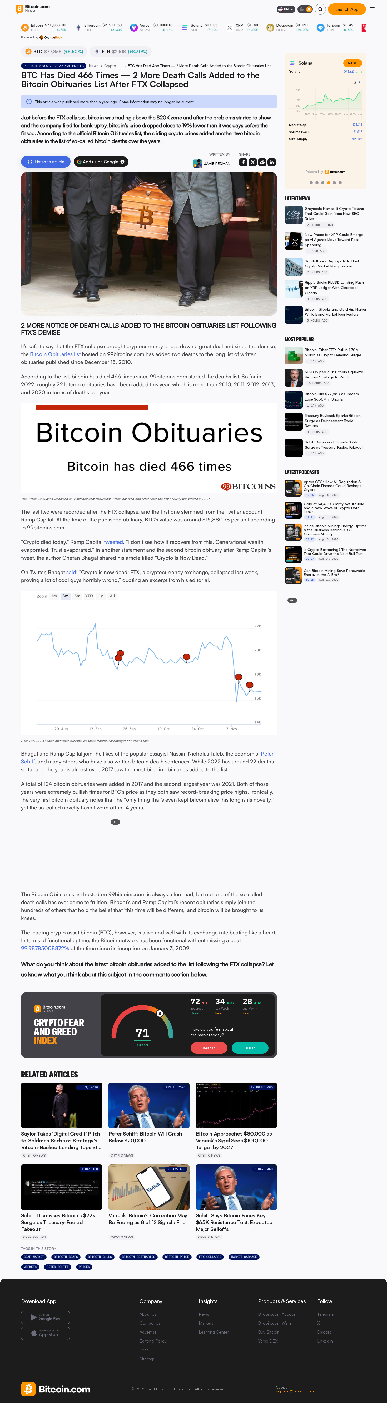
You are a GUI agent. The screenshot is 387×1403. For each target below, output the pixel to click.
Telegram (325, 1314)
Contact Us (150, 1323)
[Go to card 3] (322, 182)
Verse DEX (268, 1341)
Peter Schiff (58, 1267)
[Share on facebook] (243, 162)
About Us (148, 1314)
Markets (30, 1267)
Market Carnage (244, 1257)
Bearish (209, 1048)
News (93, 65)
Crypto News (113, 65)
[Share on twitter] (253, 162)
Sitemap (147, 1358)
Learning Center (214, 1332)
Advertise (148, 1332)
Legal (145, 1350)
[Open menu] (372, 9)
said (71, 572)
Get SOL (352, 63)
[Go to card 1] (311, 182)
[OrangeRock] (50, 37)
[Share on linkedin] (271, 162)
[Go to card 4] (328, 182)
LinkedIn (325, 1341)
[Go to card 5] (334, 182)
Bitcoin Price (177, 1257)
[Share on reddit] (262, 162)
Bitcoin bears (66, 1257)
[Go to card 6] (340, 182)
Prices (84, 1267)
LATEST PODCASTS (302, 472)
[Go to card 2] (317, 182)
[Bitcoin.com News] (32, 9)
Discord (324, 1332)
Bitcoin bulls (100, 1257)
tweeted (113, 542)
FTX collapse (210, 1257)
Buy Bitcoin (269, 1332)
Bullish (250, 1048)
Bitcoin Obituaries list (55, 354)
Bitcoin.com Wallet (275, 1323)
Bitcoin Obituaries (138, 1257)
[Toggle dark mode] (305, 9)
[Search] (320, 9)
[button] (122, 162)
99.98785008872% (45, 948)
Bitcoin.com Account (278, 1314)
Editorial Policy (153, 1341)
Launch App (347, 9)
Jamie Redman (217, 163)
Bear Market (34, 1257)
